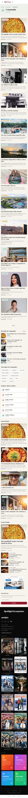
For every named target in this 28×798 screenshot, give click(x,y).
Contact (19, 796)
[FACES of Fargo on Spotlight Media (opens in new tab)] (7, 721)
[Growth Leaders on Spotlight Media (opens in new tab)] (20, 702)
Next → (14, 325)
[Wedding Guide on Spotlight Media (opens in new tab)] (20, 683)
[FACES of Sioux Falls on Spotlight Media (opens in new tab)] (7, 740)
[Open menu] (2, 2)
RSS (20, 790)
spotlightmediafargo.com (6, 632)
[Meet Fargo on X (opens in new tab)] (8, 621)
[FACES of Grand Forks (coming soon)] (20, 721)
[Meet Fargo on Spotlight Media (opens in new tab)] (7, 646)
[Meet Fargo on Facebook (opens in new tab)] (2, 621)
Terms (8, 790)
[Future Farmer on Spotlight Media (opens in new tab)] (7, 665)
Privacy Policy (14, 790)
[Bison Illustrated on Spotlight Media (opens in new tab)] (7, 683)
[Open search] (13, 2)
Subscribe (14, 603)
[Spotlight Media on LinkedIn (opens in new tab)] (11, 621)
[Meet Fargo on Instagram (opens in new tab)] (5, 621)
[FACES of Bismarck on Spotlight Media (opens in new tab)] (20, 740)
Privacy (8, 796)
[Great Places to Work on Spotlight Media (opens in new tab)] (7, 702)
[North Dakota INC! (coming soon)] (20, 665)
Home (2, 7)
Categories (8, 7)
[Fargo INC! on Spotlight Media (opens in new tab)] (20, 646)
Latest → (24, 331)
